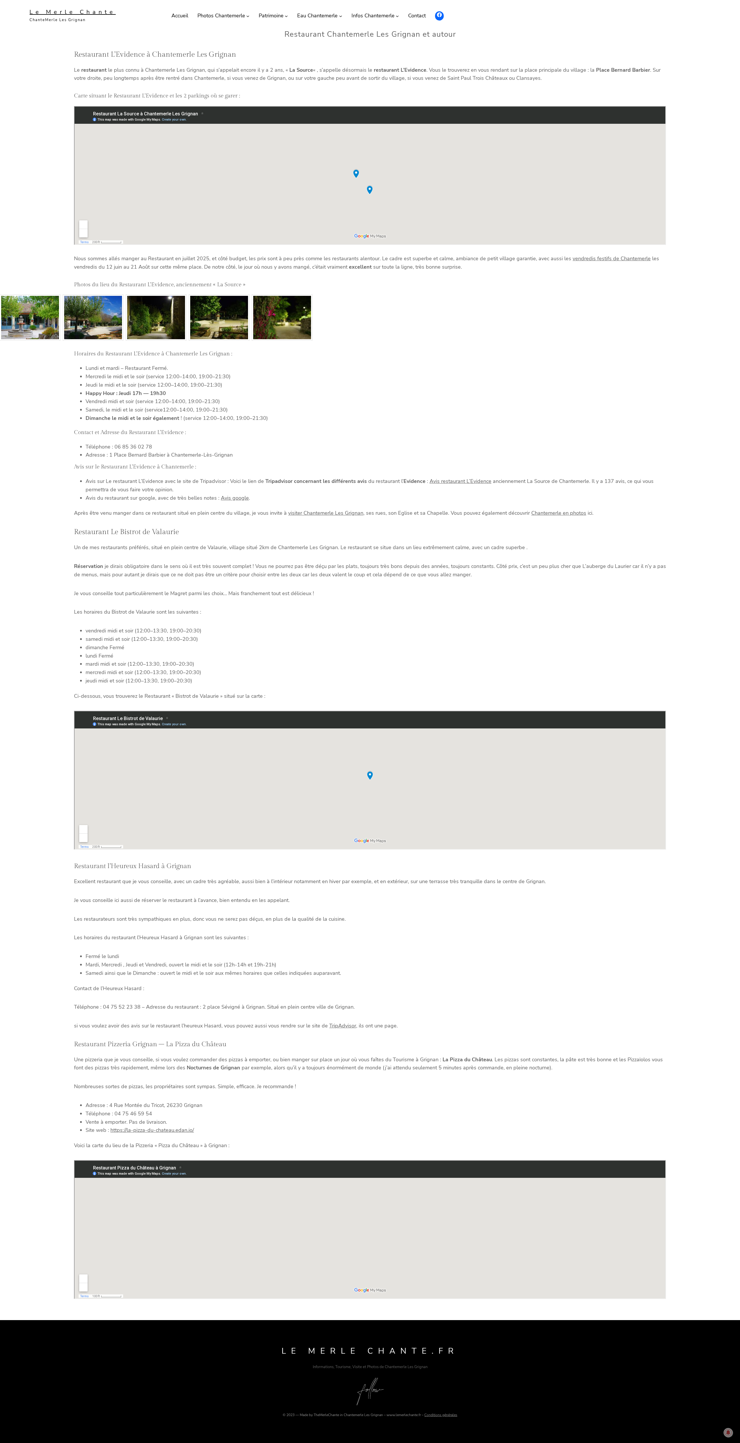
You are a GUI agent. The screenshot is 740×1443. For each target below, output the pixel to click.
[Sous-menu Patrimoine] (286, 15)
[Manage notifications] (728, 1432)
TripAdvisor (342, 1025)
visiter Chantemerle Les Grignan (325, 513)
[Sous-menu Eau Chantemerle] (340, 15)
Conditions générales (440, 1415)
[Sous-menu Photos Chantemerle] (247, 15)
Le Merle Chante (72, 12)
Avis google (235, 497)
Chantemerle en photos (558, 513)
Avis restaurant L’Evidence (460, 481)
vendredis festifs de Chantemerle (612, 258)
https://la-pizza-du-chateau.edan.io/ (152, 1130)
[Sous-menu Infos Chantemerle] (397, 15)
